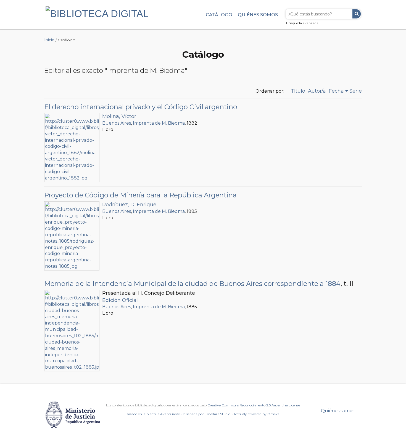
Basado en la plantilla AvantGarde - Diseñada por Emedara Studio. (178, 414)
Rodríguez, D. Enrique (129, 205)
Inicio (49, 39)
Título (298, 91)
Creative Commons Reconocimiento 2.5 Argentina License (253, 405)
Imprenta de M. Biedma (159, 123)
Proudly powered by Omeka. (257, 414)
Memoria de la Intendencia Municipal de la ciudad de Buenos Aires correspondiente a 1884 (192, 284)
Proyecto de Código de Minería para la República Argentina (140, 195)
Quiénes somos (258, 14)
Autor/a (317, 91)
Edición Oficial (120, 300)
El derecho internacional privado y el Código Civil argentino (140, 107)
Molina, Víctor (119, 116)
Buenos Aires (116, 123)
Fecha (336, 91)
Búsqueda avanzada (302, 23)
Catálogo (219, 14)
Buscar (356, 13)
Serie (355, 91)
